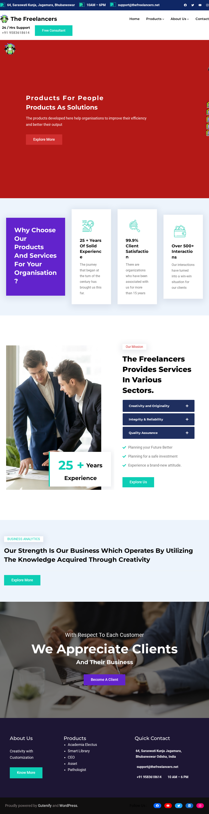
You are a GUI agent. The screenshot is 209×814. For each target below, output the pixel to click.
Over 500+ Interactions (183, 251)
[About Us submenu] (188, 19)
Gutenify (45, 806)
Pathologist (77, 770)
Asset (72, 764)
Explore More (44, 139)
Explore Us (138, 482)
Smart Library (79, 751)
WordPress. (68, 806)
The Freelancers (34, 18)
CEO (71, 757)
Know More (26, 773)
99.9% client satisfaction (137, 249)
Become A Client (104, 680)
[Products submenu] (163, 19)
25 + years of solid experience (90, 249)
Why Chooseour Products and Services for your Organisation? (35, 255)
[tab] (159, 406)
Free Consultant (53, 30)
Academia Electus (82, 745)
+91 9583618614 (16, 33)
